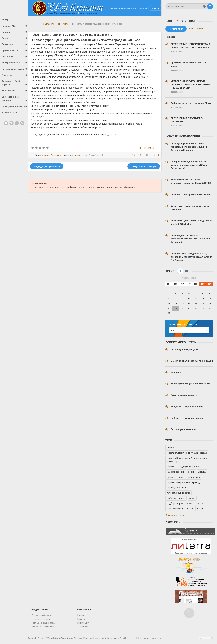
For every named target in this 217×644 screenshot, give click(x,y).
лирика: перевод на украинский (183, 477)
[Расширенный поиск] (204, 6)
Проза (14, 38)
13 (189, 298)
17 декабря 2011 (95, 155)
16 (209, 298)
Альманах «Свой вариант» (14, 83)
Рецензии (14, 75)
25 (175, 308)
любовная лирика (176, 498)
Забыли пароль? (196, 28)
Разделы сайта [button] (39, 609)
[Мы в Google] (22, 123)
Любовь (171, 447)
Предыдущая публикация (46, 166)
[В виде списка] (186, 271)
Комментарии (9, 112)
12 (182, 298)
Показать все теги (174, 515)
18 (175, 303)
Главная (81, 615)
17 (169, 303)
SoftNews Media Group (62, 638)
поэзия (190, 503)
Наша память (14, 90)
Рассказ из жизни (176, 472)
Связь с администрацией (123, 8)
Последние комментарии (43, 623)
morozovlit (79, 155)
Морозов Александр (51, 155)
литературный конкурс (178, 492)
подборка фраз (175, 503)
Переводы (14, 44)
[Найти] (210, 6)
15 (202, 298)
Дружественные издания (14, 98)
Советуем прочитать (14, 106)
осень (192, 498)
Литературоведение (14, 69)
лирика (202, 472)
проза (200, 503)
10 (169, 298)
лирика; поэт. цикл (176, 487)
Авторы (6, 19)
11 (175, 298)
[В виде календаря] (180, 271)
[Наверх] (189, 613)
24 (169, 308)
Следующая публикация (143, 166)
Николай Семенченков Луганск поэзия (187, 452)
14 (196, 298)
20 (189, 303)
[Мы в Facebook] (17, 123)
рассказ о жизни (175, 508)
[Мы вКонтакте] (6, 123)
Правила (143, 8)
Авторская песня (14, 62)
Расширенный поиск (41, 615)
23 (209, 303)
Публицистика (14, 50)
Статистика (82, 627)
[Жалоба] (133, 155)
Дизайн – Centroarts (152, 638)
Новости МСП (14, 26)
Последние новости (40, 619)
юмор (200, 508)
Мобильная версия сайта (43, 627)
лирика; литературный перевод (183, 482)
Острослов (14, 56)
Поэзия (14, 32)
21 (196, 303)
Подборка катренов (188, 466)
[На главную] (33, 24)
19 (182, 303)
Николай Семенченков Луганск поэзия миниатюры (187, 460)
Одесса (171, 466)
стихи (190, 508)
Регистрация (83, 623)
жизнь (191, 472)
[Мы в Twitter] (11, 123)
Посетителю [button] (84, 609)
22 (202, 303)
